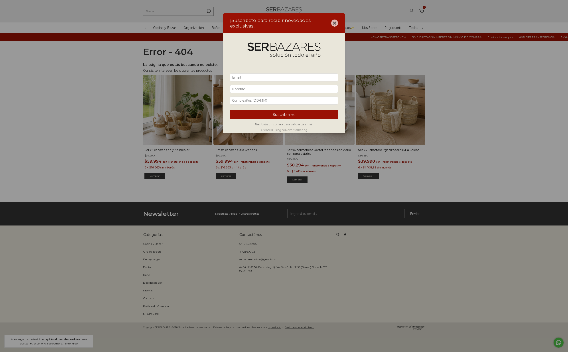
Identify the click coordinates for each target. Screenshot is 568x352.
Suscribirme (284, 114)
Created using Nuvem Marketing (284, 130)
